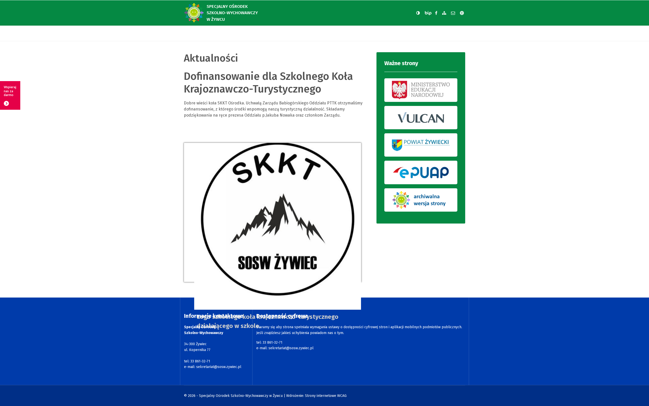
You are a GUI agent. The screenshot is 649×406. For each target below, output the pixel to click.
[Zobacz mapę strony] (444, 13)
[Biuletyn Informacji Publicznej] (428, 13)
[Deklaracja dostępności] (462, 13)
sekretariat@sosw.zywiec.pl (218, 367)
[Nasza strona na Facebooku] (436, 13)
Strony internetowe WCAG (326, 396)
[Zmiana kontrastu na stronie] (418, 13)
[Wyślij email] (453, 13)
